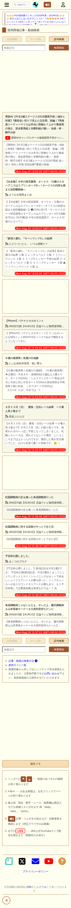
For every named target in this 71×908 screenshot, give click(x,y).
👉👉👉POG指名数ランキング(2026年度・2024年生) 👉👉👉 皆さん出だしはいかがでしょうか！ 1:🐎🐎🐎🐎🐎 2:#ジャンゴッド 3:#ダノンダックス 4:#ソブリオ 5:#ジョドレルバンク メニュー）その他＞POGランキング (36, 20)
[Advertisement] (35, 81)
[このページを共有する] (6, 900)
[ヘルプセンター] (62, 861)
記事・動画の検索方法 (22, 660)
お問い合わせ (52, 673)
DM (29, 886)
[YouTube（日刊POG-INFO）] (48, 861)
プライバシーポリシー (35, 871)
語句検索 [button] (59, 39)
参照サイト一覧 (17, 665)
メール (42, 886)
